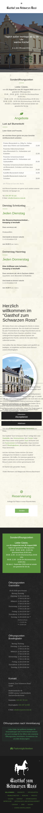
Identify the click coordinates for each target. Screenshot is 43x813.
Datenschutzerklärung (17, 428)
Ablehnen (21, 423)
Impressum (30, 428)
